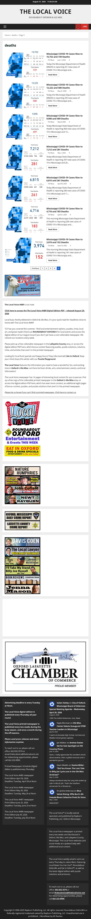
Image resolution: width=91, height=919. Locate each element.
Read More (53, 74)
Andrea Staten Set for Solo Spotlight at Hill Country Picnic (66, 745)
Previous (35, 268)
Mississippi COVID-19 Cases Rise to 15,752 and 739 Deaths (25, 64)
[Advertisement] (45, 617)
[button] (4, 26)
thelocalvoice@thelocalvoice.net (69, 892)
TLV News (51, 60)
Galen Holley (63, 703)
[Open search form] (72, 26)
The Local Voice (45, 11)
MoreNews (45, 916)
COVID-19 (10, 105)
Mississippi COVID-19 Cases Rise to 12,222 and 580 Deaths (25, 95)
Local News (11, 75)
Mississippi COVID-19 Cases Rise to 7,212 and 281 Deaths (25, 157)
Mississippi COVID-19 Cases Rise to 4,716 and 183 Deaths (25, 219)
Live (85, 26)
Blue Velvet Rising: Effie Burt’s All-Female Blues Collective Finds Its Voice (67, 794)
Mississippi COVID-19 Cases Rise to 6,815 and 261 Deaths (25, 188)
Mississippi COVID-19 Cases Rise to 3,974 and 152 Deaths (25, 250)
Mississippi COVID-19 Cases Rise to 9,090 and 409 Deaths (25, 126)
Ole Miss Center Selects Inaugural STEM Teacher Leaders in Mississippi (67, 726)
